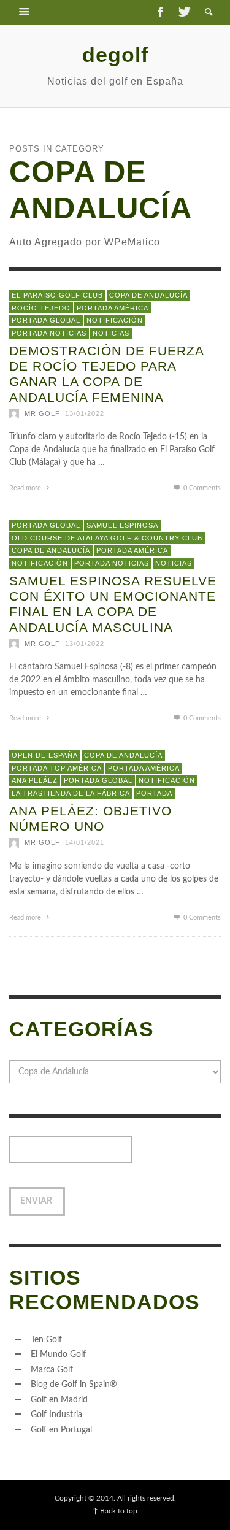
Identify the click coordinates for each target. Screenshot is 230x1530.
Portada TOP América (57, 768)
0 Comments (201, 488)
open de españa (45, 755)
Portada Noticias (49, 333)
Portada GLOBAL (46, 320)
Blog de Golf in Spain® (74, 1384)
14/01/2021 (84, 843)
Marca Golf (52, 1370)
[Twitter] (183, 12)
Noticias (111, 333)
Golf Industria (56, 1414)
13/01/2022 (84, 413)
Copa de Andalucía (148, 295)
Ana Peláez (35, 780)
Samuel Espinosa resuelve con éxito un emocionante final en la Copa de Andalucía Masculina (113, 604)
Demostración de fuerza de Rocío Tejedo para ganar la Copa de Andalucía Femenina (106, 374)
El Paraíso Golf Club (57, 295)
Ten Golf (46, 1340)
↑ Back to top (115, 1511)
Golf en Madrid (59, 1400)
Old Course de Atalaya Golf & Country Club (107, 538)
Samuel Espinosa (122, 525)
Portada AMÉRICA (112, 308)
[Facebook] (160, 12)
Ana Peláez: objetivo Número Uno (90, 818)
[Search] (24, 12)
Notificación (114, 320)
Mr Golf (42, 413)
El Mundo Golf (58, 1354)
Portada (154, 793)
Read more (26, 488)
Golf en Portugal (61, 1430)
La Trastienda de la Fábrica (71, 793)
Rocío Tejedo (41, 308)
